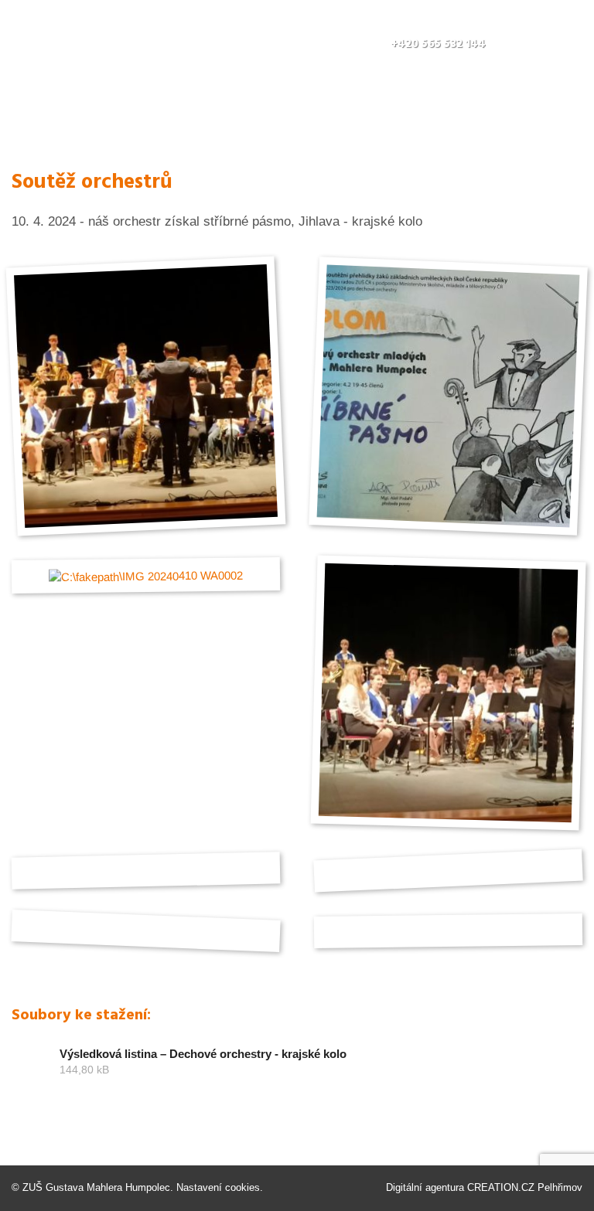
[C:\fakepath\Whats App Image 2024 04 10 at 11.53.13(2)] (448, 870)
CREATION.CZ (500, 1187)
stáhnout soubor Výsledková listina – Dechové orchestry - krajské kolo (297, 1069)
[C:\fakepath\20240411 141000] (448, 395)
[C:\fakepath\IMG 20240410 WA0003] (146, 396)
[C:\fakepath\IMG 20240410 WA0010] (448, 692)
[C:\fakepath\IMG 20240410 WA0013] (145, 871)
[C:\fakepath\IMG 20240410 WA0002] (145, 575)
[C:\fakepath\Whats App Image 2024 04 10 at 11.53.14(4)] (145, 931)
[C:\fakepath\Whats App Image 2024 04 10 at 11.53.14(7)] (448, 931)
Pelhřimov (560, 1187)
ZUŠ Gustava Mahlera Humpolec (96, 1187)
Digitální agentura (425, 1187)
